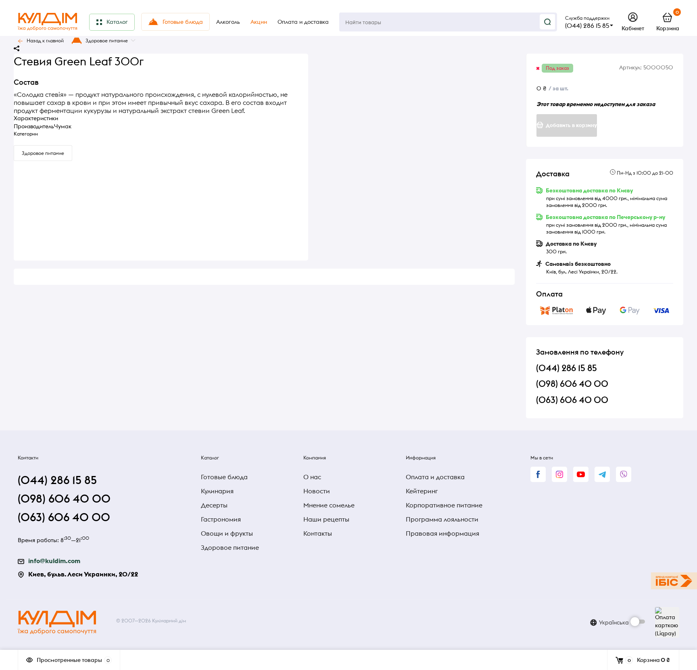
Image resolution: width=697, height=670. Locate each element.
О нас (312, 477)
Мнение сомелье (329, 505)
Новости (316, 491)
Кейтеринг (422, 491)
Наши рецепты (326, 519)
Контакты (317, 533)
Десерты (214, 505)
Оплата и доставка (435, 477)
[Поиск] (547, 21)
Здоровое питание (107, 41)
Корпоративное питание (444, 505)
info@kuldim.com (54, 561)
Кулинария (217, 491)
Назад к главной (45, 41)
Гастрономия (221, 519)
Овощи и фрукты (227, 533)
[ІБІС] (674, 580)
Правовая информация (442, 533)
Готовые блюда (224, 477)
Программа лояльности (442, 519)
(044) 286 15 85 (587, 25)
